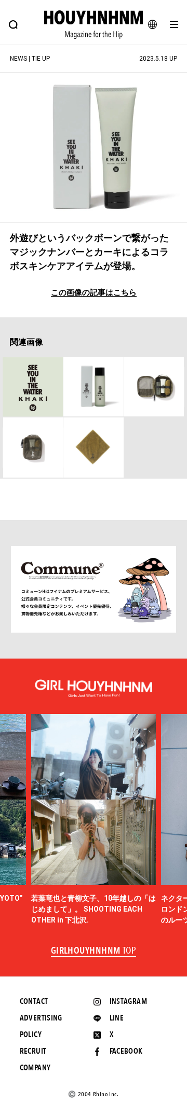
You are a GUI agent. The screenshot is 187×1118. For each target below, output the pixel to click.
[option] (93, 820)
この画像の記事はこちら (94, 293)
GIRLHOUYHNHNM (94, 951)
